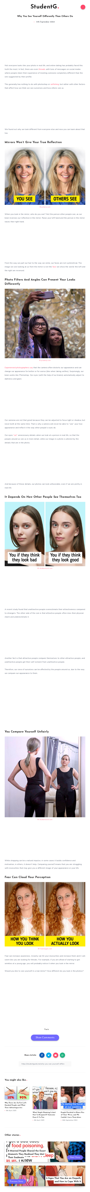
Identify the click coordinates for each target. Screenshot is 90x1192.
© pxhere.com (45, 207)
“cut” (15, 435)
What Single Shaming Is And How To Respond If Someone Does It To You (44, 1115)
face (54, 266)
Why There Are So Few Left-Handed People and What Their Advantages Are (16, 1105)
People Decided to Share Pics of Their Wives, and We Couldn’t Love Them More (72, 1115)
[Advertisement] (45, 46)
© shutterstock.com (45, 568)
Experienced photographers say (19, 367)
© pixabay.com (45, 360)
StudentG (44, 7)
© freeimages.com (45, 949)
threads (42, 69)
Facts (46, 1029)
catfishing (55, 84)
